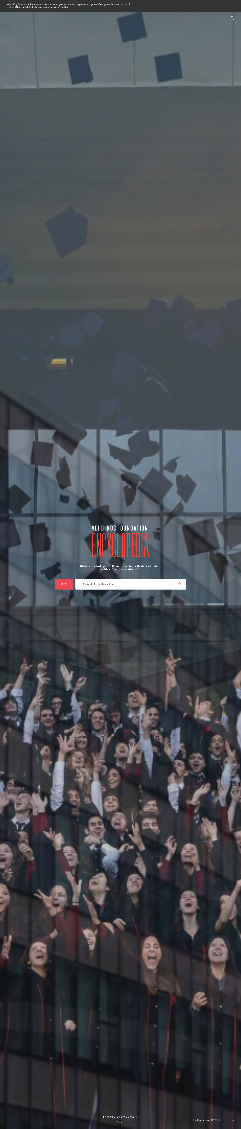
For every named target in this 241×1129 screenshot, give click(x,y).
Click (18, 7)
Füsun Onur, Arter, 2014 (206, 1120)
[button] (188, 1116)
